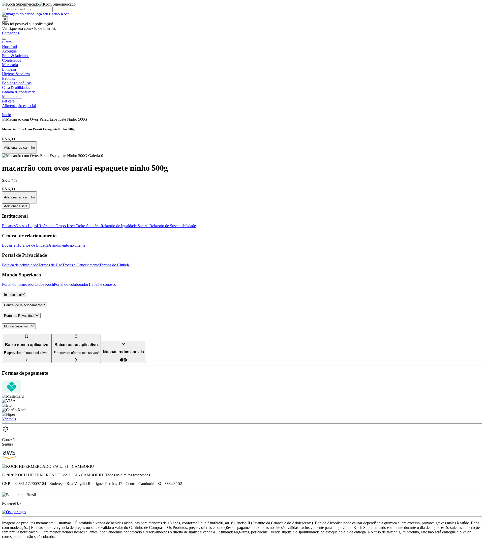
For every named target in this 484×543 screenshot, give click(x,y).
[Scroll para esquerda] (4, 39)
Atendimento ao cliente (66, 245)
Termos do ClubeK (114, 265)
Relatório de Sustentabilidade (172, 226)
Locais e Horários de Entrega (25, 245)
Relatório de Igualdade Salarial (125, 226)
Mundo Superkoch (17, 326)
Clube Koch (44, 284)
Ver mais (9, 419)
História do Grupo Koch (56, 226)
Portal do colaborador (71, 284)
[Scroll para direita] (4, 111)
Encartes (9, 226)
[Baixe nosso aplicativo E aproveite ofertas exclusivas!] (76, 360)
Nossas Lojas (26, 226)
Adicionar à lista (15, 206)
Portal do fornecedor (18, 284)
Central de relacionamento (23, 305)
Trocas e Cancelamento (80, 265)
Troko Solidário (88, 226)
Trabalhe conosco (102, 284)
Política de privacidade (20, 265)
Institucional (13, 295)
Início (6, 115)
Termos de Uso (50, 265)
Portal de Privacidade (19, 316)
